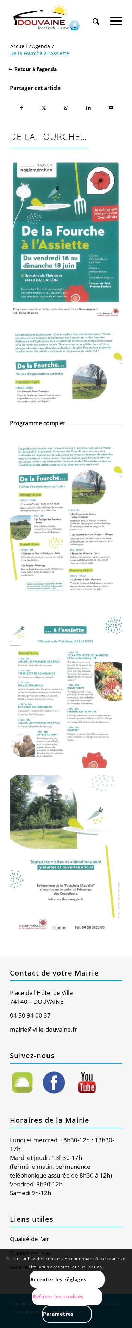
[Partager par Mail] (111, 107)
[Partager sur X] (43, 107)
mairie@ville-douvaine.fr (43, 1029)
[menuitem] (96, 15)
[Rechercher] (96, 17)
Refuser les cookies (58, 1296)
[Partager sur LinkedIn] (88, 107)
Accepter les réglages (58, 1279)
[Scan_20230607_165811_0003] (66, 519)
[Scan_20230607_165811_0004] (66, 687)
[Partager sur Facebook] (21, 107)
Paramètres (58, 1313)
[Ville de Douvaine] (55, 18)
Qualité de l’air (29, 1239)
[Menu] (116, 17)
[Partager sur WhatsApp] (66, 107)
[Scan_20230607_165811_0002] (66, 855)
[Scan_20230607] (66, 367)
